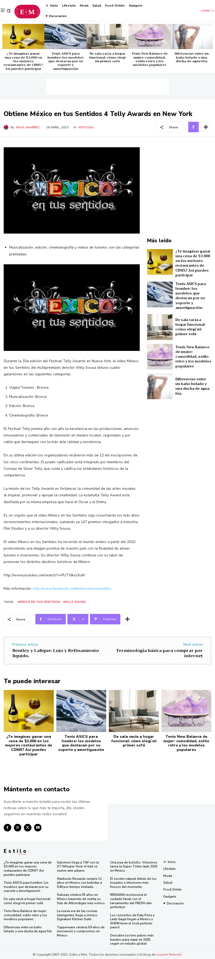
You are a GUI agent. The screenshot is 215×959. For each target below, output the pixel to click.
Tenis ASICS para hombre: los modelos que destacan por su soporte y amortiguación (65, 61)
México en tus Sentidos (39, 602)
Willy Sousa (74, 602)
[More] (205, 127)
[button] (9, 11)
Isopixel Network (168, 954)
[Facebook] (193, 127)
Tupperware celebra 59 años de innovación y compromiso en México (81, 931)
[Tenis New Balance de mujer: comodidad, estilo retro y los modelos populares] (149, 36)
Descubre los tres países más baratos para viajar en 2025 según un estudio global (132, 939)
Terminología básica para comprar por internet (159, 653)
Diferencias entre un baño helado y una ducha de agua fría (192, 57)
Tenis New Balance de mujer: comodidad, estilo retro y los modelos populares (149, 59)
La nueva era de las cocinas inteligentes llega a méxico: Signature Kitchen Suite (77, 915)
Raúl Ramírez (28, 127)
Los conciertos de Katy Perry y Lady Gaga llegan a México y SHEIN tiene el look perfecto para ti (132, 921)
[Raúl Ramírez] (7, 127)
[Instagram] (18, 827)
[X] (27, 827)
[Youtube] (38, 827)
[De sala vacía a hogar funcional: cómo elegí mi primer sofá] (107, 36)
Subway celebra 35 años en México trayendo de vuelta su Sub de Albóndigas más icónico (81, 899)
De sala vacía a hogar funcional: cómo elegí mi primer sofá (107, 57)
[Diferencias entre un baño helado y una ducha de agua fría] (192, 36)
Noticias (86, 127)
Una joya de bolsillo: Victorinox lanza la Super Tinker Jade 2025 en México (134, 866)
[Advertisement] (107, 86)
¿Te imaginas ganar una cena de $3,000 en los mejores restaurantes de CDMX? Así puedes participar (23, 61)
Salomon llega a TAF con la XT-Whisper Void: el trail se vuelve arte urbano (78, 866)
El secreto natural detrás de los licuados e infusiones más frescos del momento (133, 883)
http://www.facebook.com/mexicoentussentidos (72, 588)
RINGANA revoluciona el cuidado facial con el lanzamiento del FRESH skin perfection (131, 901)
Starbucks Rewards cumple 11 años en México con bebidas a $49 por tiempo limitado (79, 883)
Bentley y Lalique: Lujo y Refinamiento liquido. (55, 653)
